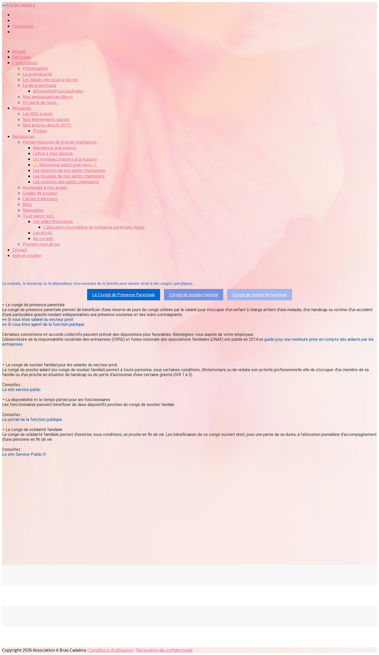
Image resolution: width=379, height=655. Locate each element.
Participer (21, 57)
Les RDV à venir (38, 114)
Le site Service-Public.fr (24, 454)
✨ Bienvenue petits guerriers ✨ (65, 165)
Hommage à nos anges (45, 187)
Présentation (35, 68)
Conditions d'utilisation (111, 650)
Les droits (42, 233)
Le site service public (21, 389)
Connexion (22, 26)
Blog (27, 204)
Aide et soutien (26, 255)
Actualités (21, 108)
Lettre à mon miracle (53, 153)
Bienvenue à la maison (55, 148)
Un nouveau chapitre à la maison (65, 159)
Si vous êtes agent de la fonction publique (46, 324)
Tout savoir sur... (39, 216)
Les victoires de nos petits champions (69, 170)
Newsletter (33, 210)
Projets (40, 131)
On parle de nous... (40, 102)
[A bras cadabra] (18, 5)
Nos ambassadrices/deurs (48, 97)
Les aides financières (53, 221)
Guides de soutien (40, 193)
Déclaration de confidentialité (164, 650)
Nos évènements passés (46, 119)
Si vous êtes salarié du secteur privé (40, 319)
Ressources (23, 136)
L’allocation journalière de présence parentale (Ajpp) (93, 227)
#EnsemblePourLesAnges (58, 91)
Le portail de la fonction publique (32, 419)
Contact (19, 250)
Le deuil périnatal (39, 85)
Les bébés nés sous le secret (50, 79)
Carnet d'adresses (40, 199)
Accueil (19, 51)
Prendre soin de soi (41, 244)
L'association (25, 62)
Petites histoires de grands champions (60, 142)
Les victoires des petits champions (66, 182)
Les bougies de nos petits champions (69, 176)
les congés (43, 238)
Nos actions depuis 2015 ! (47, 125)
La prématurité (37, 74)
